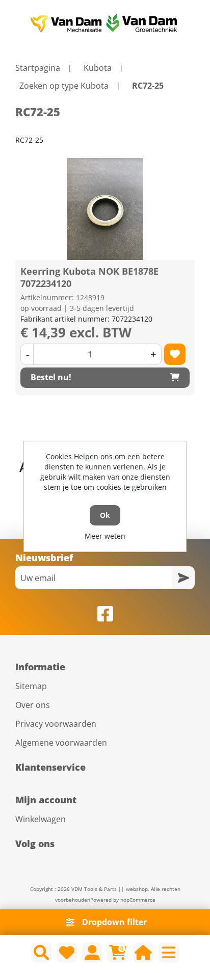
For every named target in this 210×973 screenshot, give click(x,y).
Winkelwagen (40, 819)
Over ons (32, 705)
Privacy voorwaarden (55, 723)
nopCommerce (137, 899)
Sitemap (31, 686)
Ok (105, 515)
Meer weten (105, 536)
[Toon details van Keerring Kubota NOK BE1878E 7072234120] (105, 209)
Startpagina (37, 67)
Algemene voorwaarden (61, 742)
